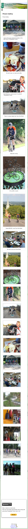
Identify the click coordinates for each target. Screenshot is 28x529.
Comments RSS (13, 526)
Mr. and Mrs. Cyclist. (14, 190)
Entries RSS (13, 525)
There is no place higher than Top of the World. (14, 116)
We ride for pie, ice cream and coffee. (14, 73)
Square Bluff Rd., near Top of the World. (14, 228)
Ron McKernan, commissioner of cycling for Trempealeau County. (13, 94)
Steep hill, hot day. (14, 153)
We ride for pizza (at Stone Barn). (14, 249)
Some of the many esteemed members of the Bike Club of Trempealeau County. (13, 38)
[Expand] (2, 10)
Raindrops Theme (14, 527)
